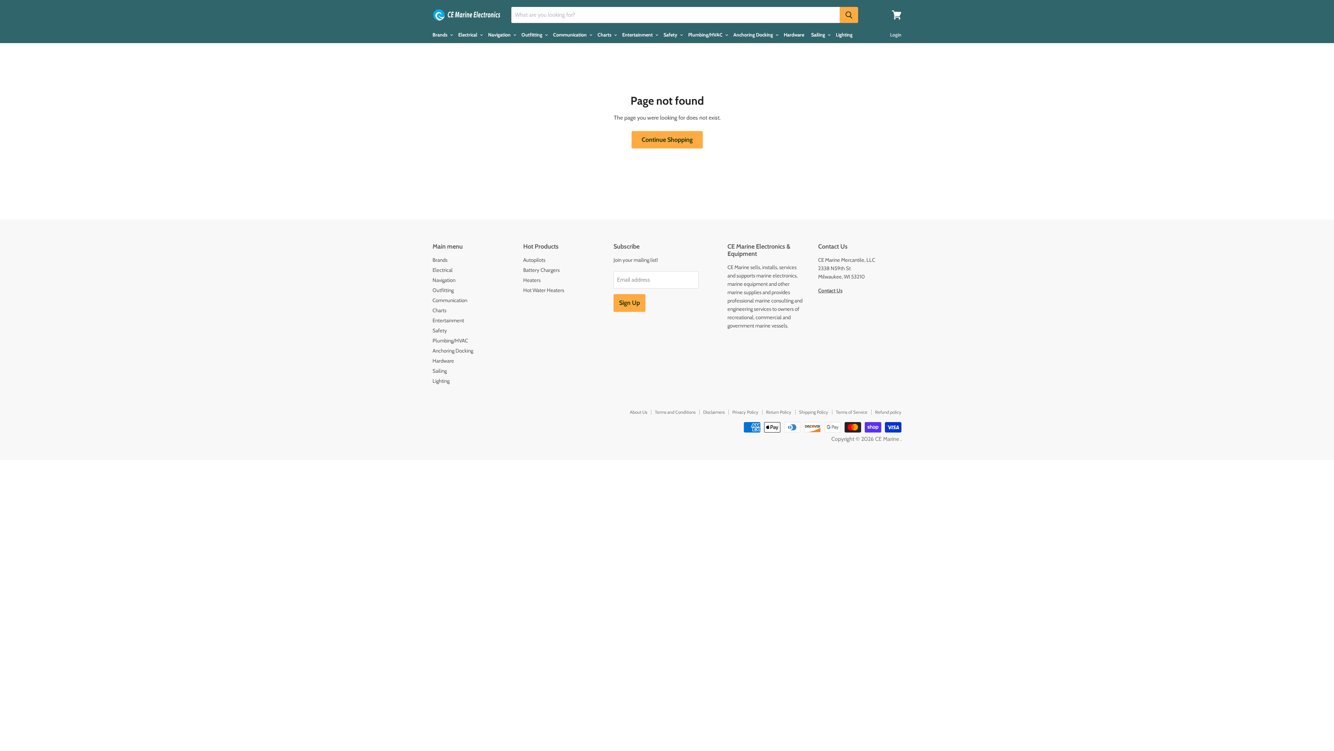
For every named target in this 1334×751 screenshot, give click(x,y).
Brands (440, 35)
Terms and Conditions (675, 412)
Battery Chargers (541, 270)
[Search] (849, 15)
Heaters (532, 280)
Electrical (468, 35)
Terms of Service (851, 412)
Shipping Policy (813, 412)
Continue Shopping (667, 140)
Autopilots (534, 260)
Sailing (818, 35)
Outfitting (532, 35)
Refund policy (888, 412)
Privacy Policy (745, 412)
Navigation (500, 35)
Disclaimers (714, 412)
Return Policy (778, 412)
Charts (605, 35)
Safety (671, 35)
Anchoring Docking (753, 35)
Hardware (794, 35)
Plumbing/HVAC (706, 35)
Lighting (844, 35)
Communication (570, 35)
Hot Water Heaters (543, 290)
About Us (638, 412)
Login (895, 35)
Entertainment (638, 35)
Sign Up (629, 303)
